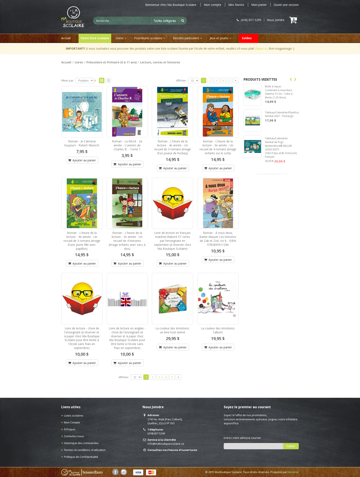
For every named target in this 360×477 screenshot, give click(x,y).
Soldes (247, 38)
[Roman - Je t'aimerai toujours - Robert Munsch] (82, 112)
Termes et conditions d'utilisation (85, 450)
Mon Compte (72, 422)
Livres (120, 38)
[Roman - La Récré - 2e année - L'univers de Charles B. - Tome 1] (127, 112)
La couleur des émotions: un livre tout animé (172, 330)
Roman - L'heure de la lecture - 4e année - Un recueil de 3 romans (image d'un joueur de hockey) (172, 147)
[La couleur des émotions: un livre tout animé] (172, 298)
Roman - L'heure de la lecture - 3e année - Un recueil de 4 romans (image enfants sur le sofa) (218, 147)
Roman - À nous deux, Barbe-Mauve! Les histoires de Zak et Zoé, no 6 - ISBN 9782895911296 (217, 239)
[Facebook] (115, 472)
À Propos (69, 429)
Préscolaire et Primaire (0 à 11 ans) (111, 62)
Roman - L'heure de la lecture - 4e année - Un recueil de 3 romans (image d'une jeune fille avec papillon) (82, 241)
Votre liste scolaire (95, 38)
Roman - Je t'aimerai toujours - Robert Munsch (81, 143)
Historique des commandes (81, 443)
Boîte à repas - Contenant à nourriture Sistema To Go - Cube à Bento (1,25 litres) (278, 92)
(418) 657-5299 (156, 433)
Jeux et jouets (219, 38)
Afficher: (181, 80)
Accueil (66, 62)
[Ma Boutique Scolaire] (72, 16)
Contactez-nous (74, 436)
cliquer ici (261, 48)
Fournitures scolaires (148, 38)
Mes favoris (236, 5)
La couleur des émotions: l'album (218, 330)
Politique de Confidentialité (81, 457)
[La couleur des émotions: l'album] (218, 298)
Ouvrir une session (286, 5)
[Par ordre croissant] (95, 80)
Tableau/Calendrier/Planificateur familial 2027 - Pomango (284, 114)
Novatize (293, 472)
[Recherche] (183, 21)
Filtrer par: (67, 80)
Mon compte (212, 5)
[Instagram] (124, 472)
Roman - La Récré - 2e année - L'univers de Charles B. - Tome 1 (127, 145)
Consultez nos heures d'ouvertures (172, 450)
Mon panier (259, 5)
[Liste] (108, 81)
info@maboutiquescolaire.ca (166, 444)
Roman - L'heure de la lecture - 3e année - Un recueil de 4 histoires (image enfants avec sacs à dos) (127, 241)
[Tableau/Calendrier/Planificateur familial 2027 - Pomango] (252, 120)
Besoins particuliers (186, 38)
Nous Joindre (275, 20)
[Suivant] (236, 80)
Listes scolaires (73, 415)
